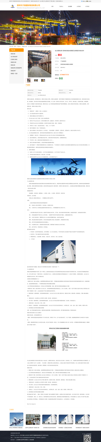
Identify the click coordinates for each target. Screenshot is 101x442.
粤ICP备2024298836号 (25, 435)
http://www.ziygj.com (31, 404)
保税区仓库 (24, 46)
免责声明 (23, 439)
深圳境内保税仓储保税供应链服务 (70, 427)
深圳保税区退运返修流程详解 (20, 427)
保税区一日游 (14, 73)
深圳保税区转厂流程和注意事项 (53, 427)
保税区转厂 (13, 70)
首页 (52, 6)
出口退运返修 (14, 56)
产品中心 (61, 6)
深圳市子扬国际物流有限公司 (36, 435)
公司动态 (79, 6)
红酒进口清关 (14, 59)
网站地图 (32, 439)
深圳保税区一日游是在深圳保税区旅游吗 (38, 427)
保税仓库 (13, 65)
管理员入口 (27, 439)
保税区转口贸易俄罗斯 (16, 67)
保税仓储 (13, 53)
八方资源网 (18, 439)
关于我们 (87, 6)
